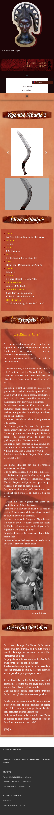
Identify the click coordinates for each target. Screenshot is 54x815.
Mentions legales (12, 750)
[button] (27, 74)
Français (38, 82)
